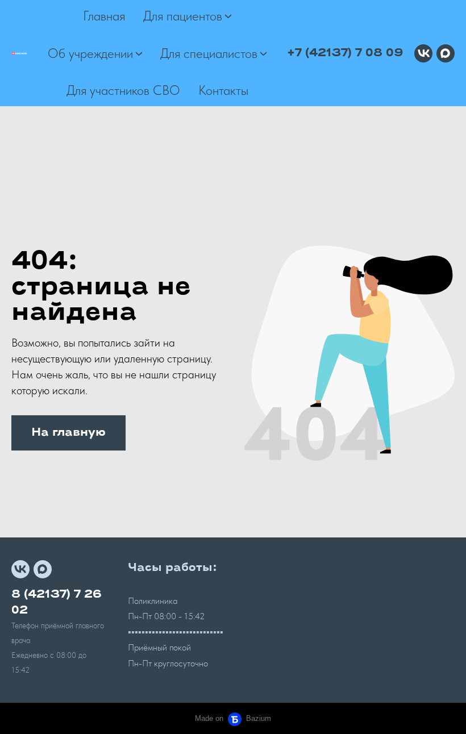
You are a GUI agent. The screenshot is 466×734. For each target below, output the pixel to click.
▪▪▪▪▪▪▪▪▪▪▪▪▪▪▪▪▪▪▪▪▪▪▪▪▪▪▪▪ (175, 632)
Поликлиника (152, 600)
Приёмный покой (159, 647)
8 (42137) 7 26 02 (56, 602)
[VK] (423, 53)
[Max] (445, 53)
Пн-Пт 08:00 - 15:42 (166, 616)
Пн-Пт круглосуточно (168, 663)
